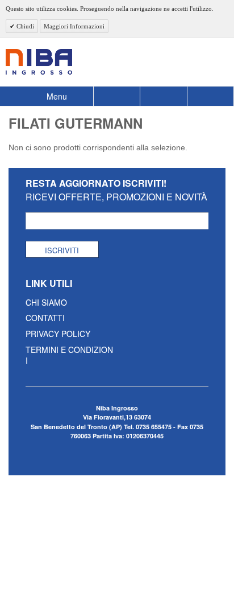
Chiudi (24, 26)
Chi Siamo (46, 302)
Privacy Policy (58, 333)
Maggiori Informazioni (74, 26)
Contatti (45, 317)
